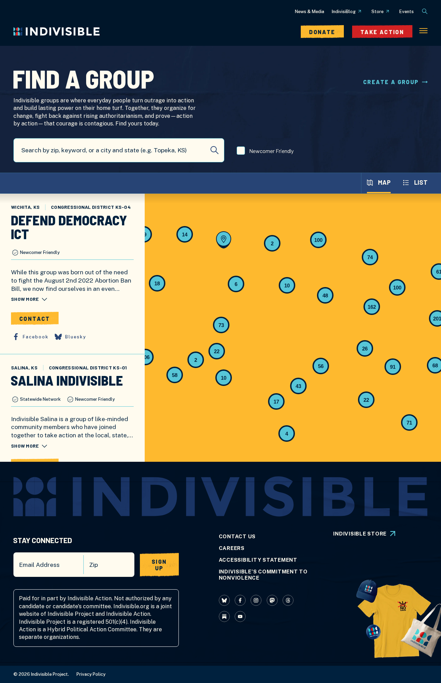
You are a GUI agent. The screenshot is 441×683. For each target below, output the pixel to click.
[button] (409, 422)
